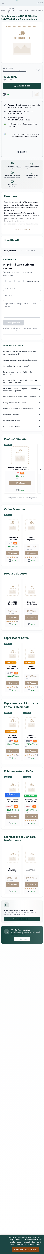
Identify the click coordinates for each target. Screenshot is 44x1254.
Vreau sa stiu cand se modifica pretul (14, 71)
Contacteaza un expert (20, 919)
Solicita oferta (22, 939)
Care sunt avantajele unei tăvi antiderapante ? (20, 360)
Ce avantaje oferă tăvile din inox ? (16, 366)
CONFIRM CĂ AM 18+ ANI (25, 1249)
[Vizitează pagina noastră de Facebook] (19, 152)
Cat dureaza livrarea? (11, 415)
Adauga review (13, 323)
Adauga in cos (23, 86)
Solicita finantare (30, 136)
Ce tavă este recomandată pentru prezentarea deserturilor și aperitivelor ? (20, 389)
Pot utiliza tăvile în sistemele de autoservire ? (20, 397)
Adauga (22, 483)
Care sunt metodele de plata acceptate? (18, 409)
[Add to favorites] (38, 70)
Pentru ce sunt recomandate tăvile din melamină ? (17, 373)
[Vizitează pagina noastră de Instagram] (24, 152)
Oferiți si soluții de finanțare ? (14, 403)
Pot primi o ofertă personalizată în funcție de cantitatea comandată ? (20, 381)
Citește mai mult (22, 229)
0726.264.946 (19, 120)
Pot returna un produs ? (12, 421)
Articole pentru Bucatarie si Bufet (11, 10)
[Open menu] (3, 3)
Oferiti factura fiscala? (11, 426)
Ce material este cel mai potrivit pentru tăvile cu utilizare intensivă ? (20, 353)
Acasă (3, 10)
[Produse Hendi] (36, 94)
